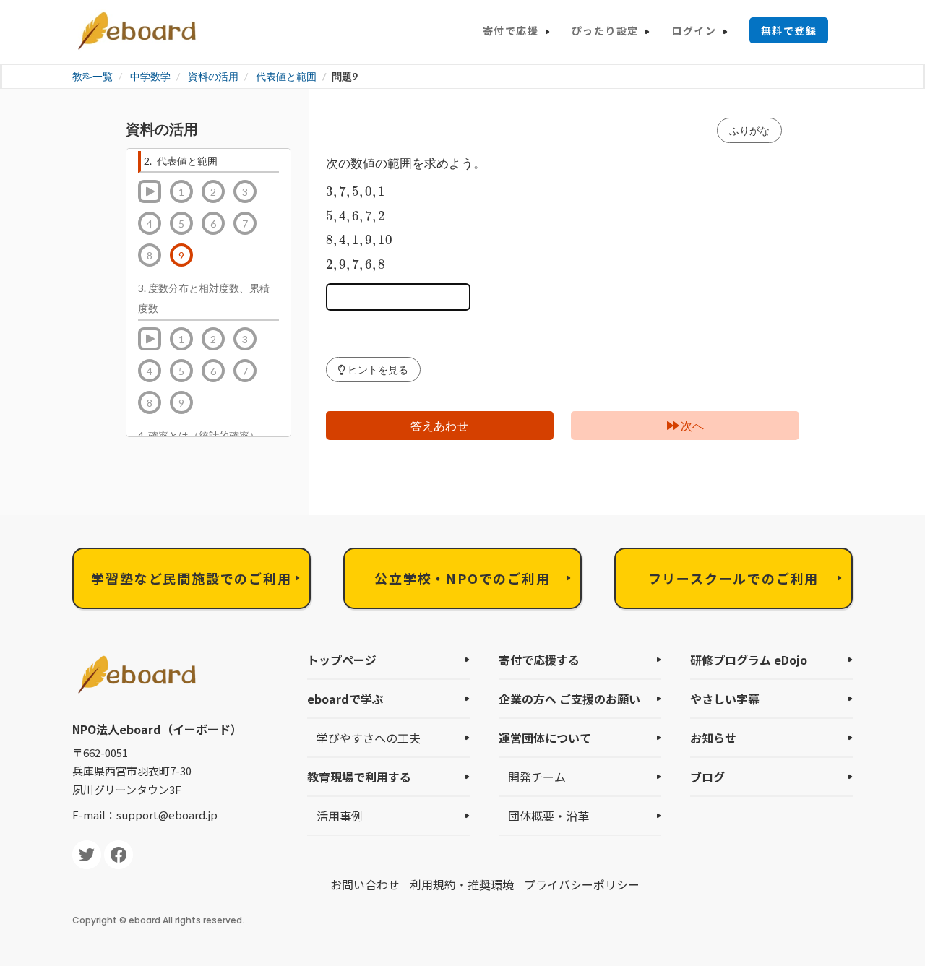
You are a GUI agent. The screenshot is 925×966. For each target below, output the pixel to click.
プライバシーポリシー (582, 884)
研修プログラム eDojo (748, 659)
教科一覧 (92, 76)
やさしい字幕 (725, 698)
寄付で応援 (510, 30)
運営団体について (545, 737)
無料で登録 (789, 30)
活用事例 (340, 815)
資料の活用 (213, 76)
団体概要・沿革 (548, 815)
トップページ (342, 659)
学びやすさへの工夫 (369, 737)
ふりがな (749, 130)
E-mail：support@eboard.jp (145, 814)
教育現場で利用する (359, 776)
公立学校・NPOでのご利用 (462, 578)
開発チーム (537, 776)
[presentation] (356, 192)
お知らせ (713, 737)
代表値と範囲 (286, 76)
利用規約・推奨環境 (462, 884)
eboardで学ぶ (345, 698)
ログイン (693, 30)
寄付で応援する (539, 659)
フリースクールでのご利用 (733, 578)
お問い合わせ (365, 884)
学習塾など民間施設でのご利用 (191, 578)
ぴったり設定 (605, 30)
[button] (373, 369)
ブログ (707, 776)
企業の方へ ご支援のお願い (569, 698)
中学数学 (150, 76)
